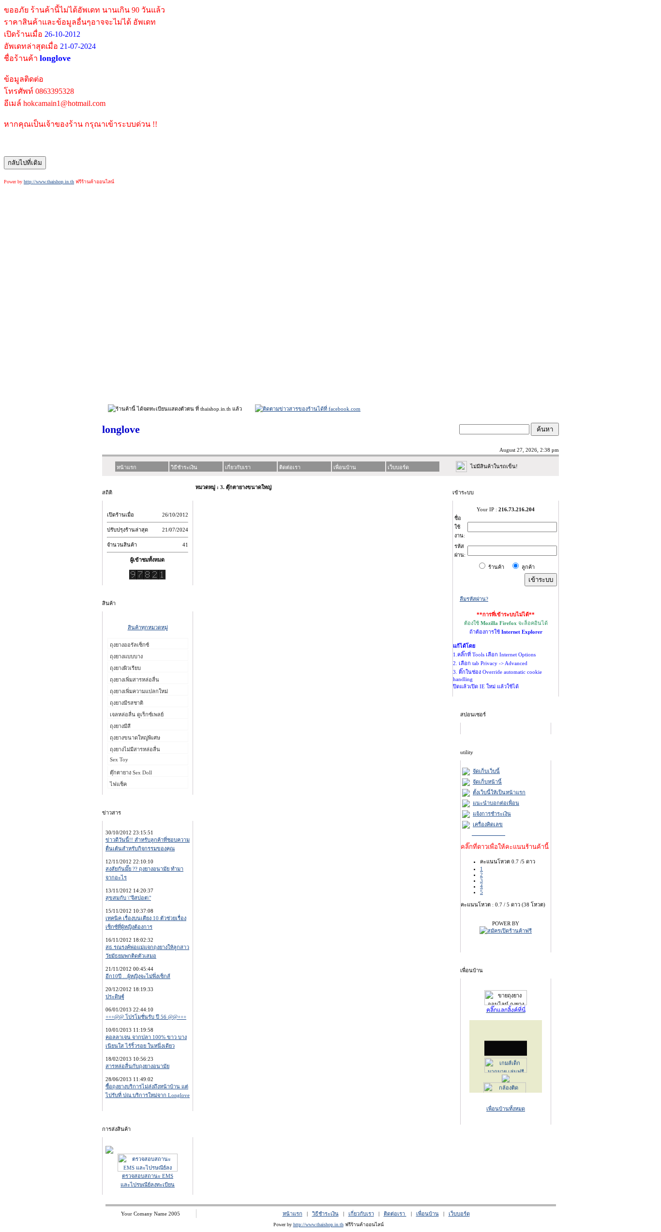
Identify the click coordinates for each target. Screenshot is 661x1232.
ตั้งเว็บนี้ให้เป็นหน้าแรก (499, 792)
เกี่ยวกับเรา (361, 1214)
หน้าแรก (292, 1214)
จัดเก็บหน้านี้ (487, 782)
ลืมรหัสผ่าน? (474, 599)
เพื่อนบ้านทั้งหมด (505, 1109)
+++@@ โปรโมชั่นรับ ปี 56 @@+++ (145, 1017)
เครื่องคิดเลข (488, 824)
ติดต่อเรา (395, 1214)
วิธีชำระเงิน (325, 1214)
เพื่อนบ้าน (427, 1214)
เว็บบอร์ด (459, 1214)
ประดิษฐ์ (114, 996)
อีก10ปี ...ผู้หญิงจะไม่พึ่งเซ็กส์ (137, 976)
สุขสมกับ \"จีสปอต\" (128, 898)
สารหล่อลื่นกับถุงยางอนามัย (137, 1066)
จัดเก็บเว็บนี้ (486, 771)
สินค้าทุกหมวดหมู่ (148, 627)
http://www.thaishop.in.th (49, 181)
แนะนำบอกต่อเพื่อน (496, 803)
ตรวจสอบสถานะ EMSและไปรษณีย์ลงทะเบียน (147, 1180)
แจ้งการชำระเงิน (492, 813)
